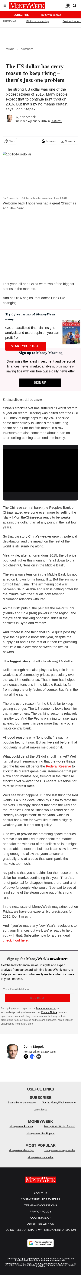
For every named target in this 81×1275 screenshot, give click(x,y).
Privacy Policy (40, 1211)
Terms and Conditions (40, 1205)
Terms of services (46, 1008)
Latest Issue (40, 1109)
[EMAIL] (39, 1056)
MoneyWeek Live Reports (41, 1133)
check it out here (15, 940)
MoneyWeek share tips (21, 1150)
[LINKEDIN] (33, 1056)
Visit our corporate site (53, 1260)
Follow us (51, 141)
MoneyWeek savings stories (59, 1150)
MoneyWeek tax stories (40, 1157)
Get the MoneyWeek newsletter (59, 1102)
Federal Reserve (58, 766)
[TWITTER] (27, 1056)
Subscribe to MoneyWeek (22, 1102)
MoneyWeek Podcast (21, 1126)
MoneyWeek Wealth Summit (59, 1126)
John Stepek (27, 117)
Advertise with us (40, 1223)
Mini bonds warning (37, 21)
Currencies (27, 49)
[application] (40, 470)
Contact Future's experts (40, 1199)
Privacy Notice (49, 1012)
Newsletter (70, 141)
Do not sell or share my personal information (40, 1229)
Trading (10, 49)
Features (56, 121)
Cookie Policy (40, 1217)
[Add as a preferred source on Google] (40, 1243)
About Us (40, 1193)
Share (12, 141)
